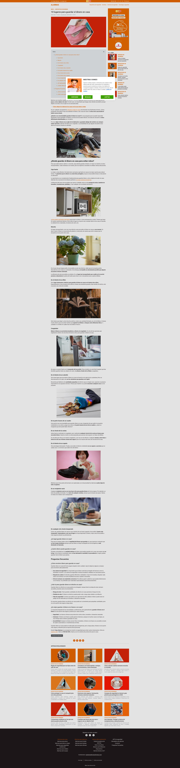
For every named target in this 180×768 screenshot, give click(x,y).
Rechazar (88, 97)
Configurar (74, 97)
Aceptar (107, 97)
